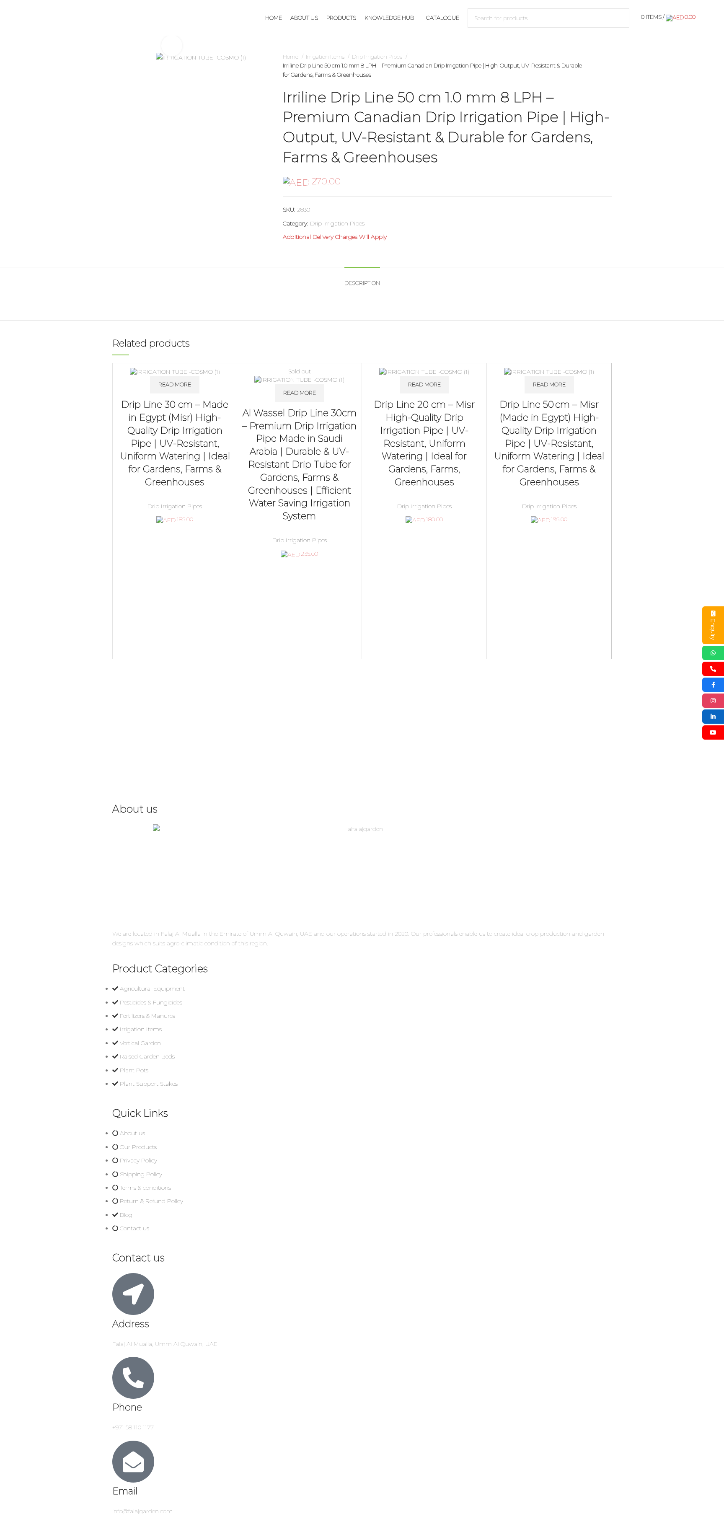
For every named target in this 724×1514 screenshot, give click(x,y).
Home (291, 56)
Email (124, 1491)
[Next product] (607, 66)
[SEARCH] (619, 18)
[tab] (362, 279)
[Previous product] (591, 66)
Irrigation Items (326, 56)
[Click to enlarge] (171, 45)
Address (130, 1324)
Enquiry (713, 629)
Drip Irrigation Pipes (377, 56)
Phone (127, 1407)
